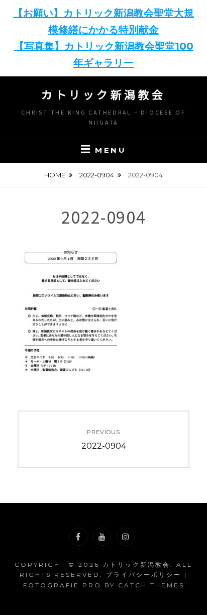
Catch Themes (151, 585)
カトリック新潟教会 (103, 94)
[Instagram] (126, 537)
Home (54, 175)
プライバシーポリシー (143, 574)
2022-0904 (96, 175)
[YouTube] (102, 537)
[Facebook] (78, 537)
